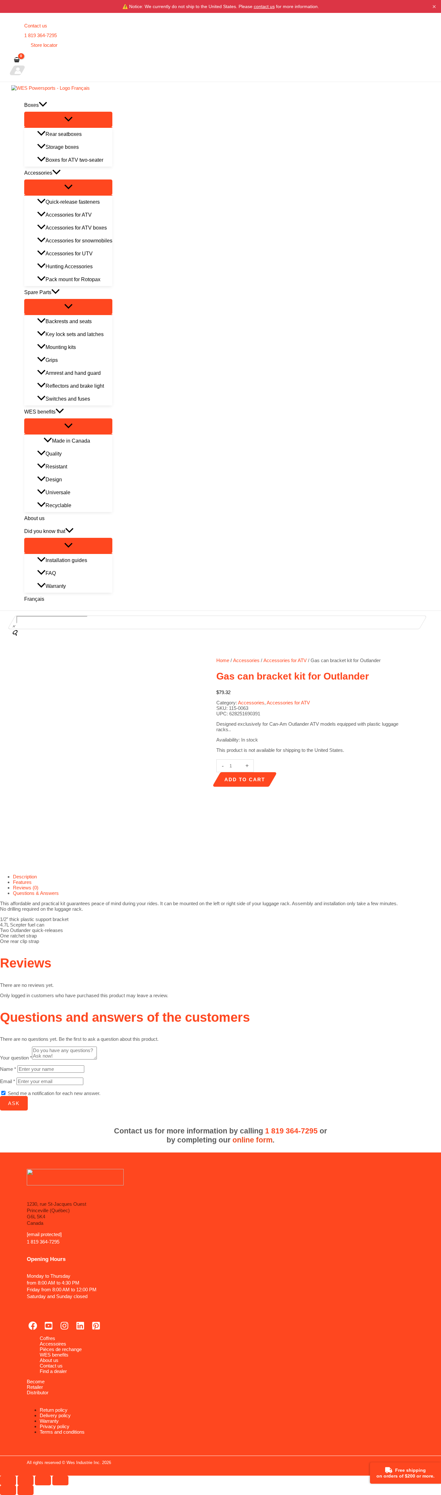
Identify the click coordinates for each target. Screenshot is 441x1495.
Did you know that (44, 531)
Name (8, 1069)
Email (7, 1081)
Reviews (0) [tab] (25, 887)
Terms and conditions (62, 1432)
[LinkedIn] (80, 1328)
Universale (58, 492)
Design (54, 479)
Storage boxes (62, 147)
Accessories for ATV (69, 215)
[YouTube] (49, 1328)
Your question (16, 1057)
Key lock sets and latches (75, 334)
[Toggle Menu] (68, 119)
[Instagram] (64, 1328)
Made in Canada (71, 441)
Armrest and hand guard (73, 373)
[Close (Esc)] (60, 1480)
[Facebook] (33, 1328)
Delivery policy (55, 1415)
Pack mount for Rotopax (73, 279)
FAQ (51, 573)
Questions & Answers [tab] (36, 893)
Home (222, 660)
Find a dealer (53, 1371)
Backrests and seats (69, 321)
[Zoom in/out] (8, 1480)
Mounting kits (61, 347)
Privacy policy (54, 1426)
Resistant (56, 466)
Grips (52, 360)
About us (34, 518)
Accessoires (53, 1344)
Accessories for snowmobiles (79, 240)
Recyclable (58, 505)
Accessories (38, 173)
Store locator (44, 45)
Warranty (56, 586)
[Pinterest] (96, 1328)
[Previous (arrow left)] (8, 1490)
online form (252, 1140)
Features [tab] (22, 882)
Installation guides (66, 560)
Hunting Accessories (69, 266)
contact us (264, 6)
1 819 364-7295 (40, 35)
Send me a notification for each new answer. (54, 1093)
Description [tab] (25, 876)
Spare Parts (37, 292)
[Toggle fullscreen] (25, 1480)
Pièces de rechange (61, 1349)
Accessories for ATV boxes (76, 227)
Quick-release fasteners (73, 202)
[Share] (43, 1480)
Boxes (31, 105)
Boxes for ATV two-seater (74, 160)
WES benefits (40, 412)
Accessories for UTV (69, 253)
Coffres (47, 1338)
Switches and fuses (68, 399)
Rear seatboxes (64, 134)
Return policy (53, 1410)
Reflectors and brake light (75, 386)
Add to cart (244, 779)
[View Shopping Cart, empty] (16, 60)
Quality (54, 453)
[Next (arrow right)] (25, 1490)
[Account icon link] (17, 70)
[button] (43, 105)
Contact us (35, 25)
